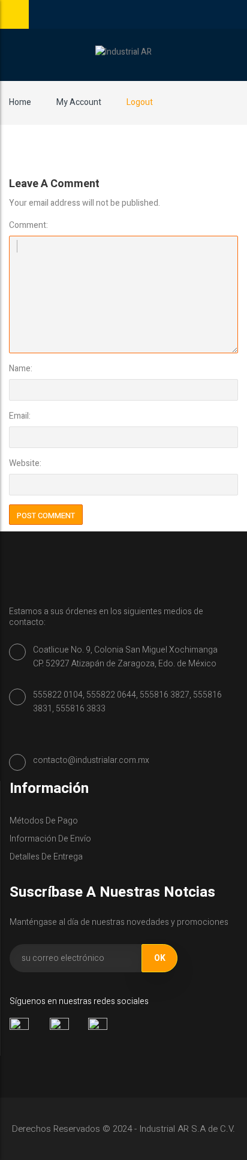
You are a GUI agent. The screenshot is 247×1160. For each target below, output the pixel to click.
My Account (78, 102)
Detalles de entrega (46, 857)
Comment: (28, 225)
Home (20, 102)
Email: (20, 416)
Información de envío (50, 839)
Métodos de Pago (44, 821)
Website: (25, 463)
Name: (20, 368)
